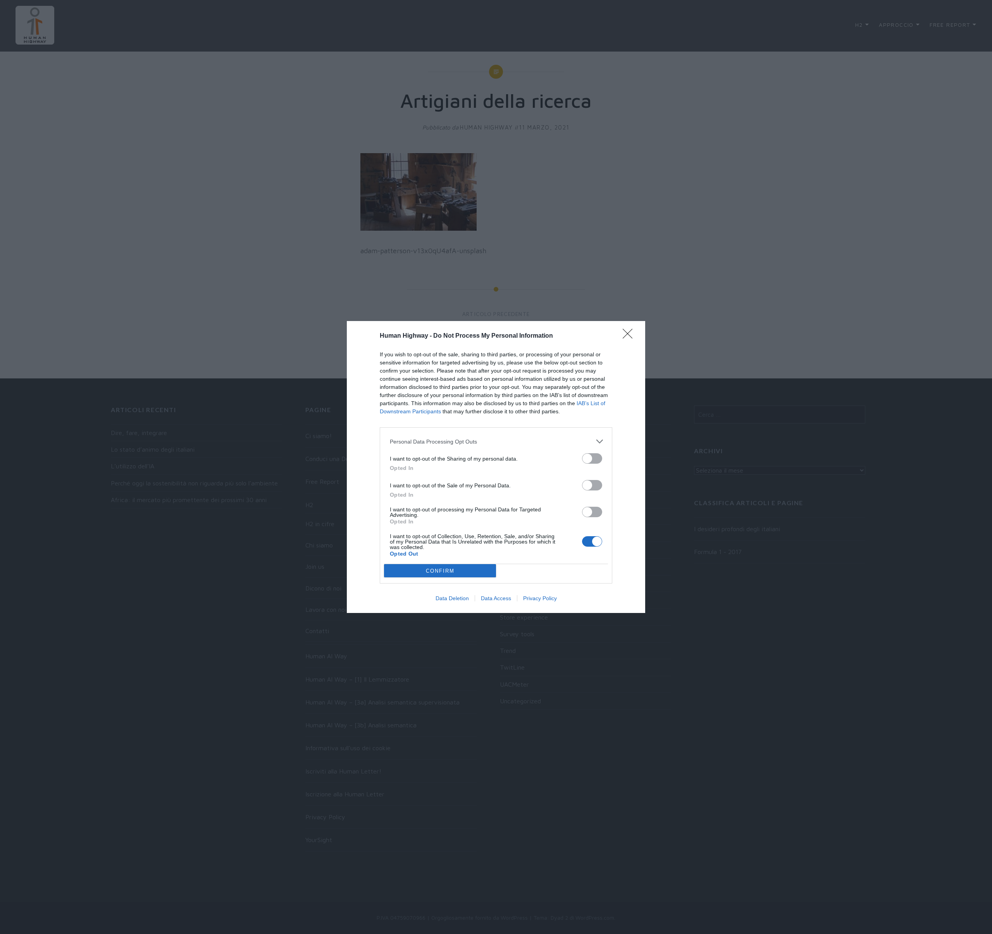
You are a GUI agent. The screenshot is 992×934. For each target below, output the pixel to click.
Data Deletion (452, 598)
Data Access (496, 598)
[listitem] (496, 441)
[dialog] (496, 467)
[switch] (592, 458)
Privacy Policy (540, 598)
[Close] (630, 336)
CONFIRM (440, 571)
